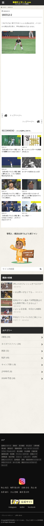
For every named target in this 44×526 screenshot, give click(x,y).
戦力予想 (11, 457)
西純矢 (15, 445)
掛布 (23, 459)
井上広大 (29, 445)
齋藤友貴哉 (18, 448)
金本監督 (17, 459)
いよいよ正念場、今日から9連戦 (27, 310)
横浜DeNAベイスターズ (33, 459)
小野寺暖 (36, 445)
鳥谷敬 (12, 454)
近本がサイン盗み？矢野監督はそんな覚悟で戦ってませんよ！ (27, 303)
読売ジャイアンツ (7, 459)
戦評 (5, 358)
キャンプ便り (8, 364)
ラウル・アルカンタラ (8, 451)
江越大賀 (34, 451)
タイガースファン (11, 344)
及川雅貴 (21, 445)
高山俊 (4, 448)
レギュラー (27, 457)
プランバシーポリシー (7, 515)
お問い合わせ (18, 515)
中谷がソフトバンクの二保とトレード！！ (27, 318)
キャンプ (4, 465)
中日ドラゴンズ (6, 462)
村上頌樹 (19, 451)
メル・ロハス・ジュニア (31, 448)
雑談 (5, 351)
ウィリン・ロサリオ (22, 454)
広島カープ (33, 454)
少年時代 (6, 371)
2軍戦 (5, 337)
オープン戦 (16, 462)
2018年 (34, 457)
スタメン (19, 457)
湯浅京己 (10, 448)
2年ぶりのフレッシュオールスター (28, 285)
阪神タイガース (6, 445)
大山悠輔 (27, 451)
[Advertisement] (22, 82)
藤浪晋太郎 (5, 454)
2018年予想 (8, 378)
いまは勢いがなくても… (27, 292)
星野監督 (4, 457)
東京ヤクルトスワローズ (29, 462)
